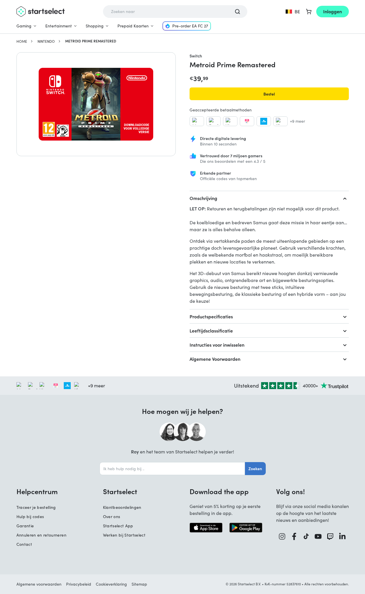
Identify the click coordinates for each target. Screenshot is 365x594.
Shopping (95, 26)
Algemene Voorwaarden (215, 359)
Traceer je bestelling (36, 507)
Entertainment (58, 26)
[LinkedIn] (342, 536)
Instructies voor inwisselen (217, 344)
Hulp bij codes (30, 516)
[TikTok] (306, 536)
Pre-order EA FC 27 (190, 26)
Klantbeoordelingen (122, 507)
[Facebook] (294, 536)
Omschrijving (203, 198)
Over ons (111, 516)
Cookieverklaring (111, 584)
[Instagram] (282, 536)
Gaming (23, 26)
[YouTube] (318, 536)
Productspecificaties (211, 316)
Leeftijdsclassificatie (211, 330)
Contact (24, 544)
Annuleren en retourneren (41, 535)
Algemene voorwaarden (38, 584)
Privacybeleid (78, 584)
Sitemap (139, 584)
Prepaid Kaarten (133, 26)
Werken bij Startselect (124, 535)
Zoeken (255, 468)
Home (21, 41)
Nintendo (46, 41)
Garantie (25, 525)
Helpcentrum (37, 491)
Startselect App (118, 525)
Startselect (120, 491)
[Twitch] (330, 536)
